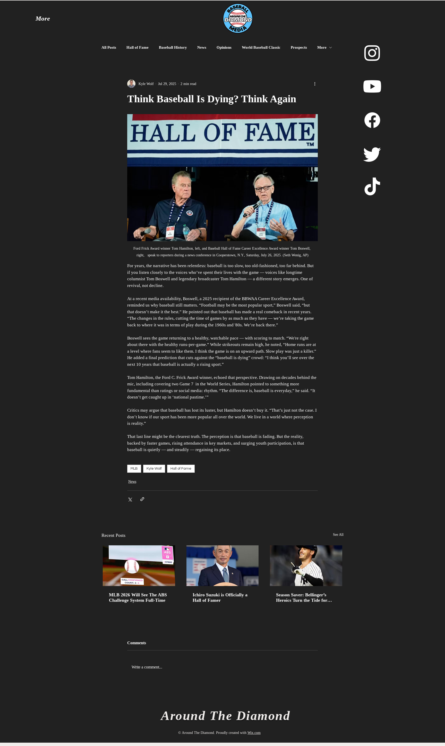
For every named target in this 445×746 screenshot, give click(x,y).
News (201, 47)
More (322, 47)
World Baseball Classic (261, 47)
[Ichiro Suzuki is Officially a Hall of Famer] (222, 565)
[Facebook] (372, 120)
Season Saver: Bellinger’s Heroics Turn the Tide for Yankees (301, 597)
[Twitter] (372, 153)
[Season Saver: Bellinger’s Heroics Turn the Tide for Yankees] (306, 565)
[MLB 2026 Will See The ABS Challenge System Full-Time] (139, 565)
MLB (134, 468)
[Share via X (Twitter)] (129, 499)
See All (338, 535)
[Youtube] (372, 86)
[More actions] (315, 84)
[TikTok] (372, 187)
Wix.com (254, 733)
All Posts (108, 47)
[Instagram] (372, 52)
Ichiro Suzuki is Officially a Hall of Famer (220, 597)
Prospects (299, 47)
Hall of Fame (137, 47)
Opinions (224, 47)
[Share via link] (142, 499)
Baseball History (173, 47)
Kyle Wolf (154, 468)
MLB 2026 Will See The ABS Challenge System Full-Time (138, 597)
